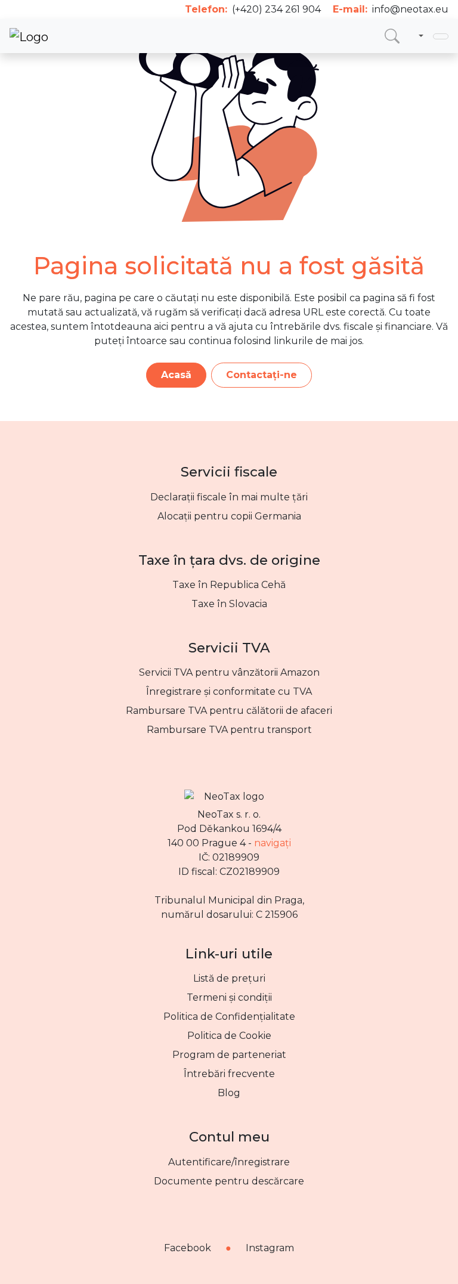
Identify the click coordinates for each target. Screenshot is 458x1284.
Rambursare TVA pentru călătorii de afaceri (229, 710)
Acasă (176, 374)
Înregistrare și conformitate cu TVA (229, 691)
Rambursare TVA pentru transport (229, 729)
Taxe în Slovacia (229, 603)
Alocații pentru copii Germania (229, 516)
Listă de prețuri (229, 978)
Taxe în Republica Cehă (229, 584)
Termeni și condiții (229, 997)
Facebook (187, 1248)
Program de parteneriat (229, 1054)
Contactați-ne (261, 374)
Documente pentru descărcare (229, 1181)
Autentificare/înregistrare (229, 1162)
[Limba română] (418, 36)
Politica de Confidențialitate (229, 1016)
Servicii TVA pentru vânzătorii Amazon (229, 672)
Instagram (270, 1248)
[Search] (392, 36)
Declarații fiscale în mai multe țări (229, 497)
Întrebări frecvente (229, 1073)
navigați (272, 843)
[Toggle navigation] (440, 36)
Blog (229, 1093)
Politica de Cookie (229, 1035)
